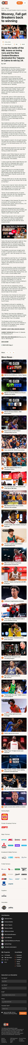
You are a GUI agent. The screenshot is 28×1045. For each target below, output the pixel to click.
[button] (20, 2)
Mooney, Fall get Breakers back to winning (13, 10)
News (7, 8)
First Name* (4, 978)
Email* (3, 992)
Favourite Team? (5, 1005)
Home (2, 8)
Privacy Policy (13, 1013)
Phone (3, 998)
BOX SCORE (4, 341)
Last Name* (4, 985)
